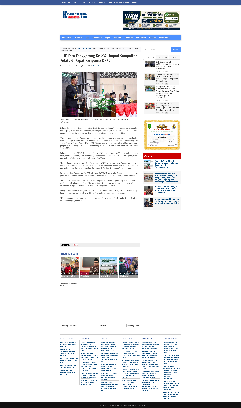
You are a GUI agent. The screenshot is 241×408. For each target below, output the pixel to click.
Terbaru (150, 57)
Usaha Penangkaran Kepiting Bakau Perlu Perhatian (67, 372)
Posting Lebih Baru (70, 326)
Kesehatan (97, 38)
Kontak (103, 2)
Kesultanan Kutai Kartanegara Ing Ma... (68, 275)
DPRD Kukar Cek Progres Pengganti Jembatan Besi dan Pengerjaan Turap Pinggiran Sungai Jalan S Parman (171, 359)
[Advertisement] (99, 221)
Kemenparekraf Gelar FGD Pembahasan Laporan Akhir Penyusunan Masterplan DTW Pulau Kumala (130, 384)
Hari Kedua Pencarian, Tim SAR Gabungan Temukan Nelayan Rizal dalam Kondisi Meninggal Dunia (150, 364)
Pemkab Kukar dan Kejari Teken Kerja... (89, 275)
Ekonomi (78, 38)
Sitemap (92, 2)
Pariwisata (127, 338)
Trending (162, 57)
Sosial (104, 338)
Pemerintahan (87, 48)
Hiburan (85, 338)
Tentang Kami (79, 2)
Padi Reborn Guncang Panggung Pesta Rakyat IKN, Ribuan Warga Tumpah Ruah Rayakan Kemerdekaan (89, 366)
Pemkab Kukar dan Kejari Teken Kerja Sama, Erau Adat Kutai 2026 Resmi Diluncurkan (166, 189)
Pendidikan (141, 38)
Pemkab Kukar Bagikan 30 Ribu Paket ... (128, 275)
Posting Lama (133, 326)
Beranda (66, 2)
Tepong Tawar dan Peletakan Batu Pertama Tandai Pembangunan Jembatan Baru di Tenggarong (171, 385)
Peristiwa (147, 338)
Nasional (117, 38)
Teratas (174, 57)
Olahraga (129, 38)
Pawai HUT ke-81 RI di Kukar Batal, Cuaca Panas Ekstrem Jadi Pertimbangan (166, 164)
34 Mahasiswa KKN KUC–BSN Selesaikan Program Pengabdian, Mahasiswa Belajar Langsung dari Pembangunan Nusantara (166, 177)
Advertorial (66, 38)
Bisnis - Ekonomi (68, 338)
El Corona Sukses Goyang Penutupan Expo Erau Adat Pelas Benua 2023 (89, 375)
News (80, 48)
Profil (135, 2)
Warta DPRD (164, 38)
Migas (107, 38)
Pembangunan (170, 338)
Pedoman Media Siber (119, 2)
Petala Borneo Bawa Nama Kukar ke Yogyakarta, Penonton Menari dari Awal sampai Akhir (89, 346)
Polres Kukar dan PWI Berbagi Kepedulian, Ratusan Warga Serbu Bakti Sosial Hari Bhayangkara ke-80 (108, 346)
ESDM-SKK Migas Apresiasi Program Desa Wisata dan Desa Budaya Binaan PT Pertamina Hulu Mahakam (130, 373)
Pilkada (152, 38)
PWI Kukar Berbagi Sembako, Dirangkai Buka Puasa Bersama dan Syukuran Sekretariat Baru (110, 386)
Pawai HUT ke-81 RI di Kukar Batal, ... (107, 275)
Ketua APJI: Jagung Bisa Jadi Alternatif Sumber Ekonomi (68, 344)
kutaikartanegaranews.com (122, 405)
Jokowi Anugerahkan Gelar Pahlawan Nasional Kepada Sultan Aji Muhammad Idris (167, 201)
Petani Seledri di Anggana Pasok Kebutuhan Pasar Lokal (69, 360)
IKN (87, 38)
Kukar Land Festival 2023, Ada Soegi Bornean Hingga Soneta (89, 382)
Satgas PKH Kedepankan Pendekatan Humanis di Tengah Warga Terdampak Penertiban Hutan (109, 357)
